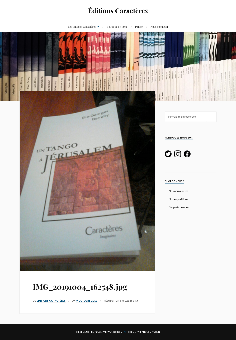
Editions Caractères (51, 300)
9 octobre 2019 (86, 300)
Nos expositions (178, 199)
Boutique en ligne (117, 26)
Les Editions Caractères (82, 26)
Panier (139, 26)
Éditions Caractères (118, 10)
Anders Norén (151, 332)
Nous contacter (159, 26)
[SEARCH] (211, 117)
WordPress (114, 332)
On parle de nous (179, 207)
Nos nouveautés (178, 190)
